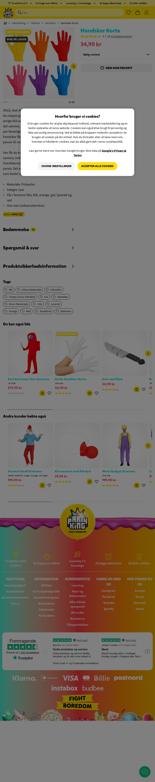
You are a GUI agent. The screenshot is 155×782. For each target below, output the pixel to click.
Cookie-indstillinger (56, 166)
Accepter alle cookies (97, 166)
